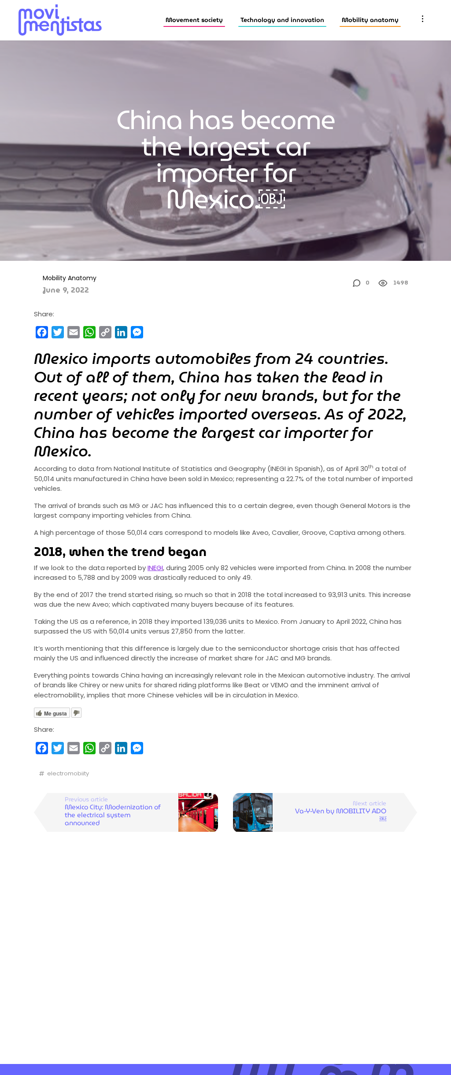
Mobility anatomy (370, 20)
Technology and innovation (282, 20)
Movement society (194, 20)
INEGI (155, 567)
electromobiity (68, 773)
